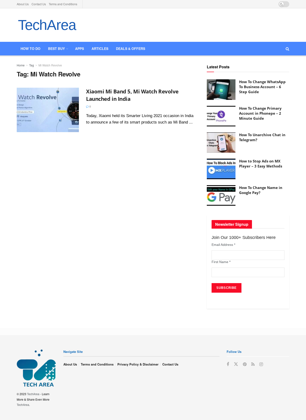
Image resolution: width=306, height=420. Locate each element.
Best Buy (56, 48)
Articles (100, 48)
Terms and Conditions (63, 4)
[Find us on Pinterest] (244, 364)
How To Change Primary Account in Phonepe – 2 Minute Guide (260, 113)
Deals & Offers (130, 48)
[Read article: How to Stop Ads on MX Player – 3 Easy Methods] (221, 169)
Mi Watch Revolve (50, 65)
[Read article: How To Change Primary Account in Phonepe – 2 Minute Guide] (221, 116)
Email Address (223, 245)
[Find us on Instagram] (261, 364)
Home (21, 65)
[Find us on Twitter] (236, 364)
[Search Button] (287, 48)
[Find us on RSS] (253, 364)
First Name (221, 262)
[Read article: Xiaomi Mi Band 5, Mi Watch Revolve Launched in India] (48, 110)
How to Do (30, 48)
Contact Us (39, 4)
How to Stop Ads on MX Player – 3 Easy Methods (260, 163)
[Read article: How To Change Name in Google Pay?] (221, 195)
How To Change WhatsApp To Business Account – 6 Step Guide (262, 86)
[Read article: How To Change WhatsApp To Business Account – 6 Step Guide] (221, 89)
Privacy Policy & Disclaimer (137, 364)
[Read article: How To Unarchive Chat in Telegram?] (221, 142)
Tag (31, 65)
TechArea (47, 25)
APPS (79, 48)
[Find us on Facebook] (228, 364)
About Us (23, 4)
